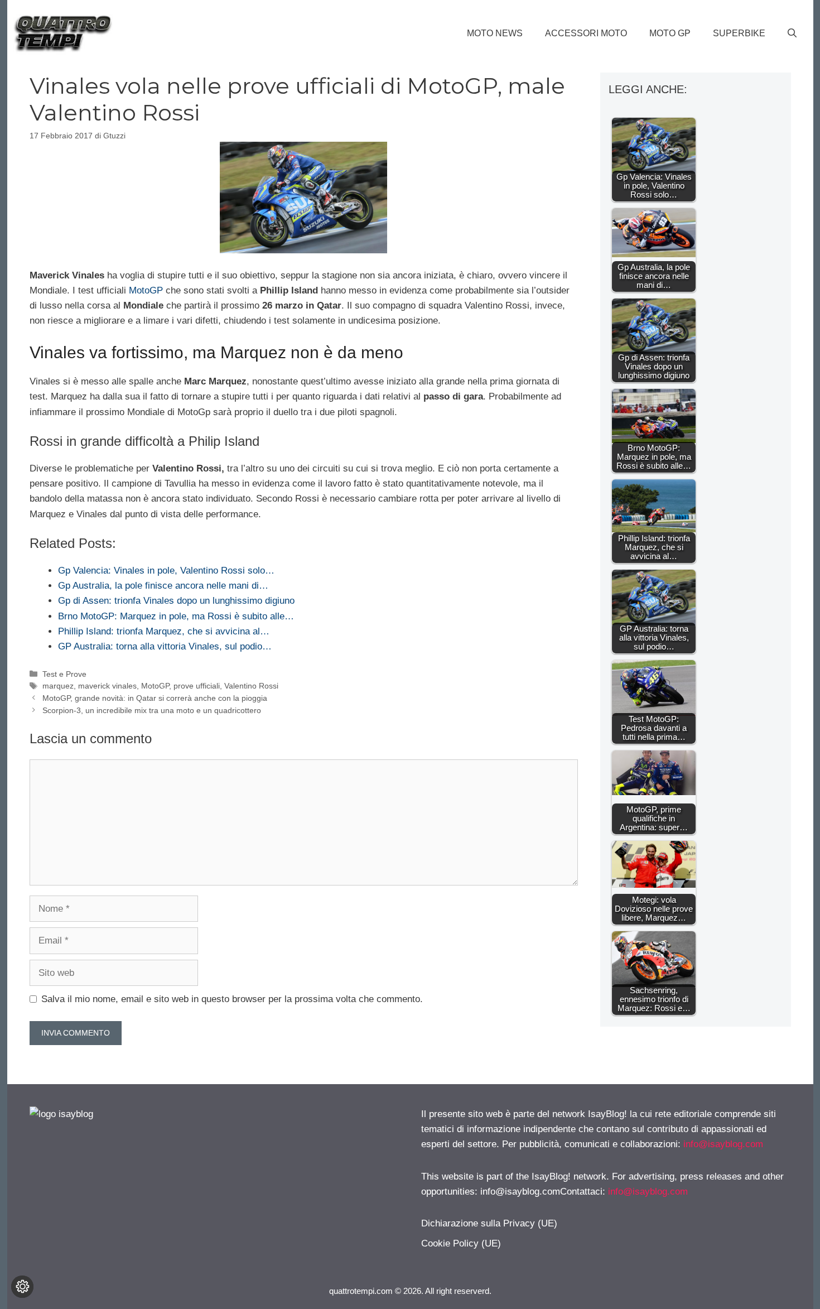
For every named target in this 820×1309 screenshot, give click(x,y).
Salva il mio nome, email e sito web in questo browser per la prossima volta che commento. (232, 999)
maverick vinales (107, 685)
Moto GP (670, 33)
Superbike (739, 33)
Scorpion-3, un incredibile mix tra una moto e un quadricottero (151, 710)
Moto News (495, 33)
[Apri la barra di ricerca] (792, 33)
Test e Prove (64, 674)
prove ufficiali (196, 685)
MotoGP (146, 290)
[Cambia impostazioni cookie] (22, 1287)
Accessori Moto (586, 33)
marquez (58, 685)
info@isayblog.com (723, 1144)
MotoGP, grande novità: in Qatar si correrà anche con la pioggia (154, 698)
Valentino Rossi (251, 685)
